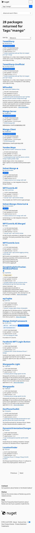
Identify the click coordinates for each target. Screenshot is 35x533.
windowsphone (18, 97)
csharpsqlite (24, 308)
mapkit (9, 158)
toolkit (11, 97)
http (21, 53)
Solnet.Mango (9, 168)
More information (23, 107)
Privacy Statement (20, 524)
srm (15, 180)
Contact (4, 486)
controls (14, 98)
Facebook (7, 351)
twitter (6, 53)
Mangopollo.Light (11, 364)
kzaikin (12, 149)
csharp (18, 308)
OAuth (15, 351)
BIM (13, 123)
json (4, 54)
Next (21, 473)
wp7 (6, 54)
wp (5, 197)
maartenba (8, 272)
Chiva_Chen (8, 323)
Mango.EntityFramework (15, 321)
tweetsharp (11, 53)
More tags (24, 98)
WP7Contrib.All (10, 188)
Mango (10, 123)
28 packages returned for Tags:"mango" (14, 26)
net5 (22, 180)
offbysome (8, 343)
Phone (11, 457)
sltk (12, 420)
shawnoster (8, 89)
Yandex (24, 149)
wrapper (27, 53)
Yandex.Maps (9, 147)
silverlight (7, 418)
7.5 (14, 457)
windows (20, 282)
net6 (25, 180)
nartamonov (18, 149)
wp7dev (27, 97)
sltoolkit (16, 418)
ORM (16, 335)
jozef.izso (7, 300)
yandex (13, 158)
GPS (27, 457)
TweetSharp (8, 41)
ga (14, 282)
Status (4, 492)
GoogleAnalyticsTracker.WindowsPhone (14, 268)
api (18, 53)
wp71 (10, 197)
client (17, 284)
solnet (10, 180)
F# (25, 457)
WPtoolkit (7, 87)
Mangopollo (8, 386)
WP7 (11, 351)
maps (17, 158)
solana (6, 180)
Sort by (5, 37)
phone (4, 98)
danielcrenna (8, 43)
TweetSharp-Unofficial (13, 64)
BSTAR (6, 123)
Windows (6, 457)
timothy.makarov (9, 66)
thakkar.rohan (15, 89)
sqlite (14, 308)
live (23, 373)
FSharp (22, 457)
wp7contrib (16, 197)
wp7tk (9, 98)
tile (25, 373)
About (15, 522)
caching (26, 252)
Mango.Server (9, 111)
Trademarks (5, 526)
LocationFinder (10, 447)
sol (13, 180)
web (16, 53)
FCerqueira (8, 411)
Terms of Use (22, 522)
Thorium (7, 449)
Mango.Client (9, 129)
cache (4, 254)
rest (23, 53)
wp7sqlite (7, 298)
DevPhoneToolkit (11, 409)
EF (5, 335)
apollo (19, 373)
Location (5, 458)
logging (21, 252)
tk (7, 98)
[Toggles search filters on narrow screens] (30, 13)
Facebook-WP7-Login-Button (16, 342)
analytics (10, 282)
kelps (6, 190)
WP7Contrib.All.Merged (14, 223)
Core (7, 335)
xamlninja (11, 190)
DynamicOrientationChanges (17, 428)
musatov (7, 430)
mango (10, 54)
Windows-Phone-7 (22, 351)
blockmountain (9, 170)
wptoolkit (7, 97)
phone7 (6, 308)
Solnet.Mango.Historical (14, 204)
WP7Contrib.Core (11, 243)
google (6, 282)
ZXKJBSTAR (8, 113)
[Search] (30, 6)
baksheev (7, 149)
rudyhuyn (7, 366)
